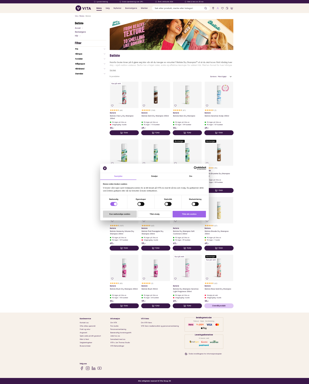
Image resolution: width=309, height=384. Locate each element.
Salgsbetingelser (86, 342)
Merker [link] (144, 8)
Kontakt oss (84, 323)
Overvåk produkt (219, 306)
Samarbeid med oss (117, 339)
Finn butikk (114, 326)
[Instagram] (88, 368)
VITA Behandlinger (117, 346)
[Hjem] (83, 8)
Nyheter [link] (117, 8)
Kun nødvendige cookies (119, 214)
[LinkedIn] (94, 368)
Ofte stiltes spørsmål (87, 326)
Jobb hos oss (115, 336)
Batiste (88, 16)
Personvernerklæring (118, 329)
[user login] (217, 8)
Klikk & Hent (84, 339)
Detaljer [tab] (154, 176)
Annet (78, 28)
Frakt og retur (85, 329)
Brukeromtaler (85, 346)
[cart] (231, 8)
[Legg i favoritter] (112, 105)
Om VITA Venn (146, 323)
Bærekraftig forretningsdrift (120, 333)
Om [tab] (190, 176)
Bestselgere (80, 32)
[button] (205, 8)
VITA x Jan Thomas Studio (120, 342)
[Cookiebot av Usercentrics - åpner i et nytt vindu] (195, 168)
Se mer (113, 70)
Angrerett (83, 333)
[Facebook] (82, 368)
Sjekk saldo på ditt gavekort (90, 336)
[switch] (140, 204)
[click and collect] (227, 8)
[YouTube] (100, 368)
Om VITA (113, 323)
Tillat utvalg (154, 214)
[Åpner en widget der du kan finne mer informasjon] (300, 374)
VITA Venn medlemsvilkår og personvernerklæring (160, 326)
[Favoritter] (222, 8)
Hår (76, 36)
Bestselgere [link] (131, 8)
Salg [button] (108, 8)
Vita (76, 16)
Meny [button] (99, 8)
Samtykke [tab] (118, 176)
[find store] (213, 8)
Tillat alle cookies (189, 214)
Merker (81, 16)
